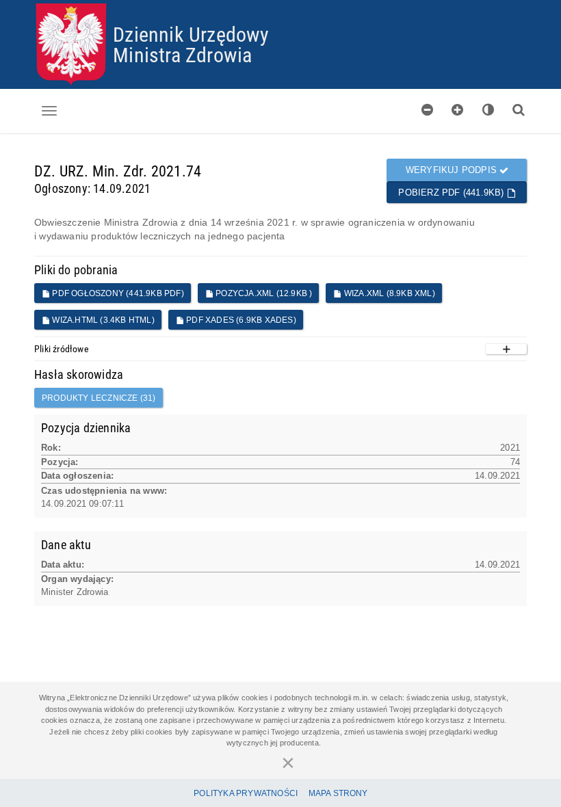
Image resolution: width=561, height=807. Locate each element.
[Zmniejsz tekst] (428, 109)
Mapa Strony (338, 793)
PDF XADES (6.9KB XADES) (240, 320)
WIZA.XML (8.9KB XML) (388, 293)
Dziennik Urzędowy (191, 34)
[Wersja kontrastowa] (488, 109)
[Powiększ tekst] (458, 109)
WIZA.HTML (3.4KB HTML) (102, 320)
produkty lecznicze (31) (99, 398)
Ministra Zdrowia (182, 54)
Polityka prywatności (246, 793)
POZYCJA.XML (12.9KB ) (262, 293)
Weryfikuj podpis (452, 170)
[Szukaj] (519, 109)
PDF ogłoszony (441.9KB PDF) (117, 293)
